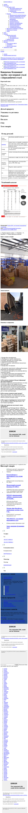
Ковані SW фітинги (9, 604)
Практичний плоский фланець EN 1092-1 (14, 486)
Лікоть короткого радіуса (10, 621)
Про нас (6, 42)
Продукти (6, 5)
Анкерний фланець (14, 25)
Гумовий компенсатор (15, 9)
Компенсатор (13, 11)
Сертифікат (9, 44)
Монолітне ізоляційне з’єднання (15, 28)
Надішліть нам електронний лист (9, 104)
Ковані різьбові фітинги (10, 606)
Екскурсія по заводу (12, 43)
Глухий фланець (14, 20)
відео (5, 32)
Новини (6, 34)
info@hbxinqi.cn (8, 553)
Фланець (9, 13)
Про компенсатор (14, 38)
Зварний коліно (21, 621)
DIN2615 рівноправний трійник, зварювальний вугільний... (14, 496)
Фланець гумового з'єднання (8, 623)
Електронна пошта (22, 104)
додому (5, 4)
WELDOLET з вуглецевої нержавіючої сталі (15, 519)
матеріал (4, 144)
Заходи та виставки (11, 46)
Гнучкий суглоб (11, 7)
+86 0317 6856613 (8, 539)
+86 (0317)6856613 (8, 542)
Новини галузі (10, 39)
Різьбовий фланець (14, 21)
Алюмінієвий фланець (15, 27)
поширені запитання (9, 40)
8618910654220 (7, 565)
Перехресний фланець (15, 24)
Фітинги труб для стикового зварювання (14, 600)
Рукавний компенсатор (18, 12)
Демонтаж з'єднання (12, 30)
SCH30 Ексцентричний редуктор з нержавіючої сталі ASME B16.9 (11, 229)
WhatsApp (3, 105)
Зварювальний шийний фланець (18, 15)
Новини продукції (11, 35)
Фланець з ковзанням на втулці (17, 16)
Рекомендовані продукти (10, 55)
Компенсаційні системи (12, 620)
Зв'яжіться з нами (8, 47)
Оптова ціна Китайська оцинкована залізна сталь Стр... (15, 510)
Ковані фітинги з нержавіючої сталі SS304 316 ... (15, 476)
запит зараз (3, 617)
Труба (8, 31)
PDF (7, 105)
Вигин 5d (3, 620)
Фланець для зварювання (16, 23)
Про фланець (13, 36)
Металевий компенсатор (16, 8)
